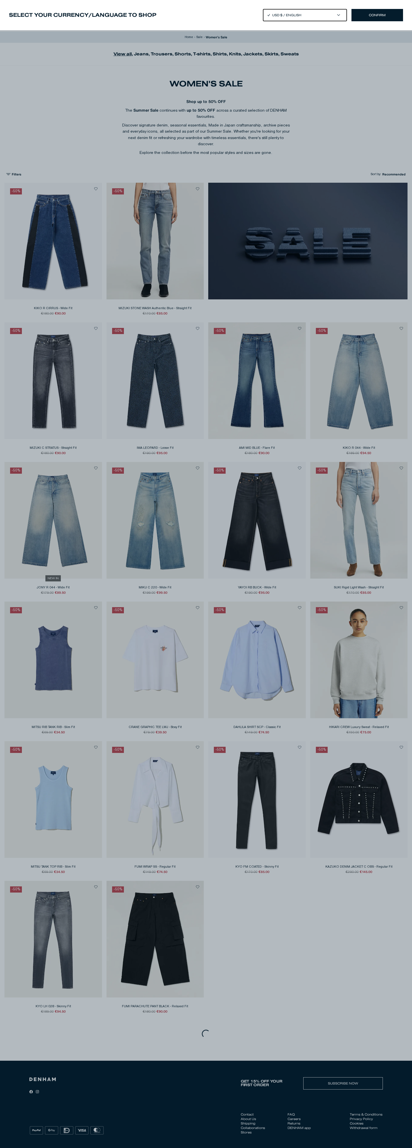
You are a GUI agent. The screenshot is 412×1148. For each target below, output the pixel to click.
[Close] (206, 574)
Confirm (377, 15)
